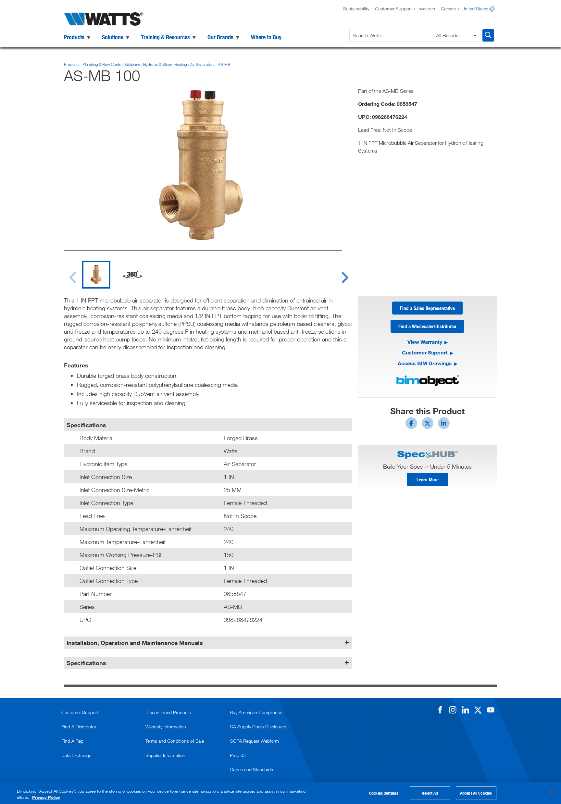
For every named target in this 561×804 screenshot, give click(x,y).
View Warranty (424, 342)
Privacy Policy (46, 797)
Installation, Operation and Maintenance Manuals (135, 642)
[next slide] (338, 273)
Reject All (430, 793)
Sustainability (356, 8)
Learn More (428, 479)
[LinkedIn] (465, 710)
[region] (280, 793)
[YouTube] (490, 710)
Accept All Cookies (476, 793)
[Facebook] (440, 710)
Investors (426, 8)
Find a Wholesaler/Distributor (427, 326)
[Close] (550, 792)
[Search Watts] (488, 35)
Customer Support (393, 8)
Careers (448, 8)
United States (475, 8)
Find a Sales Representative (427, 308)
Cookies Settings (383, 793)
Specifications (86, 662)
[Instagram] (452, 710)
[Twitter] (478, 710)
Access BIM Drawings (425, 363)
